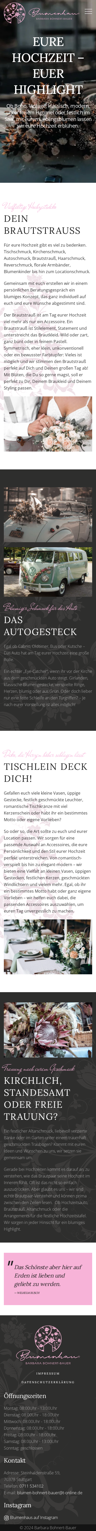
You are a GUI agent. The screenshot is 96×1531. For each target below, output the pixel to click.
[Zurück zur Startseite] (44, 11)
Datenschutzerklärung (48, 1382)
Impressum (48, 1373)
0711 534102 (31, 1486)
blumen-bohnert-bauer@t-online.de (49, 1493)
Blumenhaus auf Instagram (33, 1517)
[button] (88, 12)
